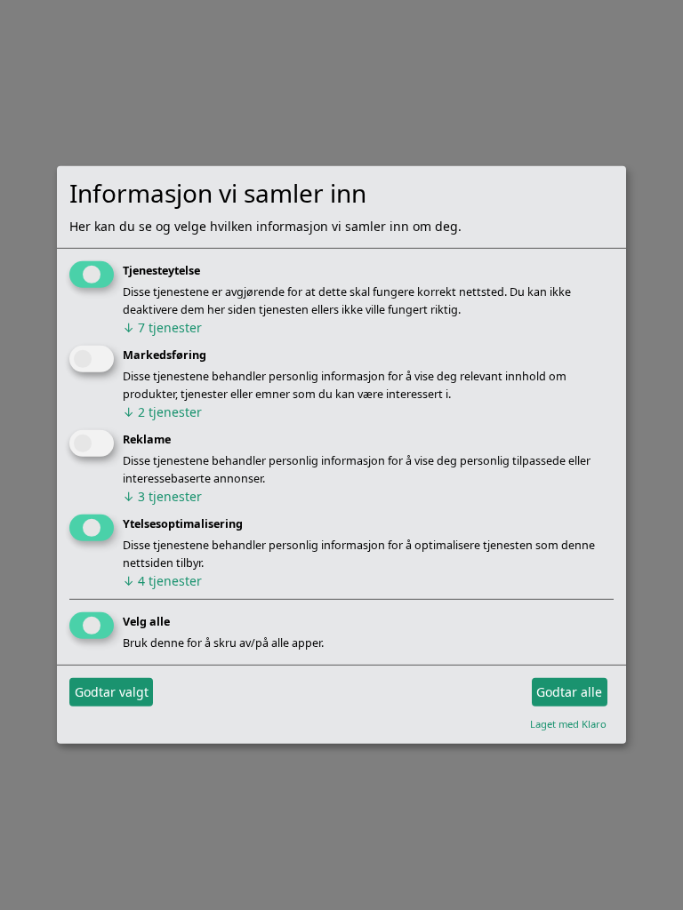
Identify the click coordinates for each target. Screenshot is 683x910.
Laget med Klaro (568, 723)
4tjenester (162, 580)
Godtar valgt (112, 691)
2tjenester (162, 411)
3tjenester (162, 496)
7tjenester (162, 327)
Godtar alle (569, 691)
